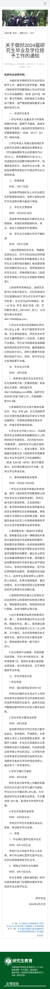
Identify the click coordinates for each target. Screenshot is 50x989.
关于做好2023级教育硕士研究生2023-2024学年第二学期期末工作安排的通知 (25, 926)
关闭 (40, 935)
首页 (15, 33)
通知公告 (23, 33)
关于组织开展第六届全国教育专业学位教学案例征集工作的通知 (31, 930)
